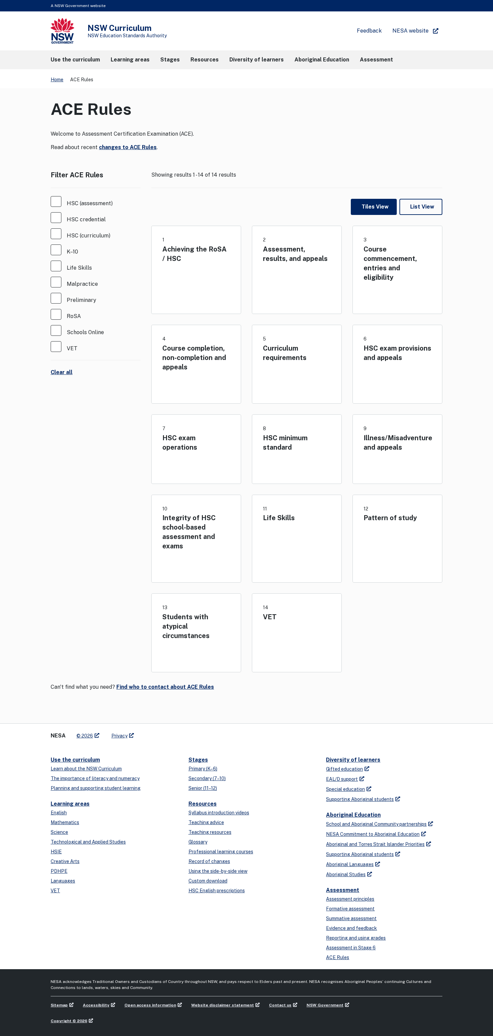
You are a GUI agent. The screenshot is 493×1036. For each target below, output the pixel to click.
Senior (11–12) (202, 788)
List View (422, 207)
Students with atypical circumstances (186, 626)
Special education (345, 789)
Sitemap (59, 1005)
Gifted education (344, 769)
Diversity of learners (353, 760)
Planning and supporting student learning (96, 788)
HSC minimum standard (285, 442)
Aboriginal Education (353, 815)
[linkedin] (153, 733)
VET (270, 617)
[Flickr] (173, 733)
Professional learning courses (220, 851)
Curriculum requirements (285, 353)
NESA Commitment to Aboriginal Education (373, 834)
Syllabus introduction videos (218, 812)
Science (59, 832)
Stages (198, 760)
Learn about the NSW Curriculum (86, 768)
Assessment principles (350, 899)
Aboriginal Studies (346, 874)
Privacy (119, 735)
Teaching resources (209, 832)
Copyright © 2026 (69, 1021)
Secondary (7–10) (207, 778)
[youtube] (160, 733)
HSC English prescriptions (216, 890)
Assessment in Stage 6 (351, 947)
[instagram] (166, 733)
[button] (75, 59)
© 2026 (84, 735)
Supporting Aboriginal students (360, 799)
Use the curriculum (75, 760)
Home (57, 79)
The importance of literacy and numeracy (95, 778)
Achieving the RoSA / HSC (194, 254)
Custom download (207, 881)
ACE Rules (337, 957)
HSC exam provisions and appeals (397, 353)
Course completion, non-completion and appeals (194, 357)
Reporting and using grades (356, 938)
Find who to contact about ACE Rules (165, 687)
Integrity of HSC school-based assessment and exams (189, 532)
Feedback (369, 31)
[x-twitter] (146, 733)
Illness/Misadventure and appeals (398, 442)
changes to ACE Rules (128, 147)
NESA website (410, 31)
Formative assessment (350, 908)
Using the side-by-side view (218, 871)
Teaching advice (206, 822)
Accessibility (96, 1005)
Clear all (61, 372)
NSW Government (325, 1005)
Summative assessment (351, 918)
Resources (202, 804)
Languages (63, 881)
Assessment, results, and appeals (295, 254)
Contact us (280, 1005)
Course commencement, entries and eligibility (390, 263)
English (59, 812)
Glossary (197, 842)
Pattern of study (390, 518)
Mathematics (65, 822)
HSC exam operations (179, 442)
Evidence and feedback (351, 928)
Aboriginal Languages (350, 864)
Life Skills (279, 518)
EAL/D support (342, 779)
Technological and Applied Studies (88, 842)
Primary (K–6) (202, 768)
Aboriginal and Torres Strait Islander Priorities (375, 844)
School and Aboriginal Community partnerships (376, 824)
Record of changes (209, 861)
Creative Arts (65, 861)
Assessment (342, 890)
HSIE (56, 851)
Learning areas (70, 804)
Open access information (150, 1005)
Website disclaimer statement (222, 1005)
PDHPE (59, 871)
